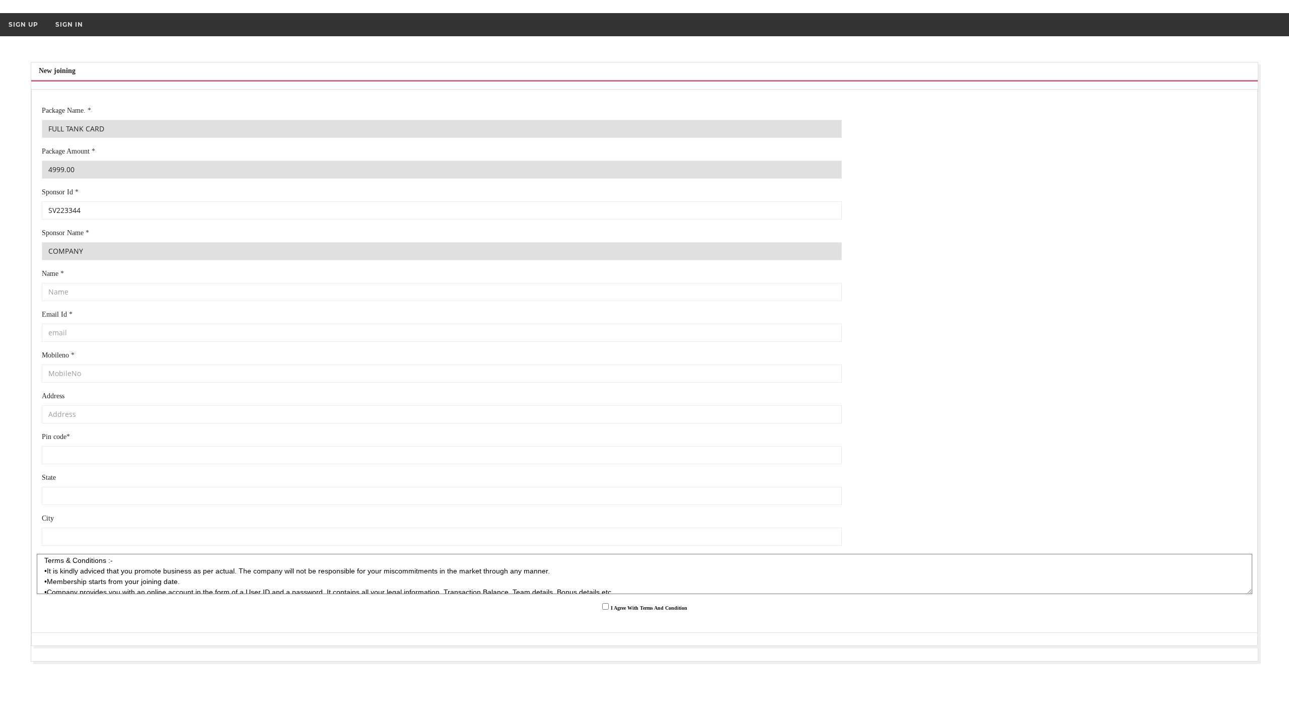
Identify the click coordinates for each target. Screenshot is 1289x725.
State (49, 477)
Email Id (57, 314)
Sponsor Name (65, 233)
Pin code (56, 437)
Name (53, 273)
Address (53, 396)
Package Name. (66, 110)
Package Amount (68, 151)
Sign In (69, 24)
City (48, 518)
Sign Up (23, 24)
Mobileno (58, 355)
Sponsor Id (60, 192)
